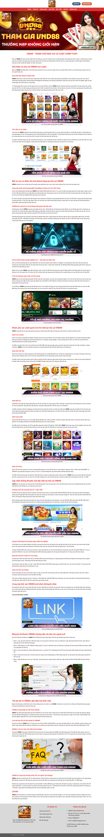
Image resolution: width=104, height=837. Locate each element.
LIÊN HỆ (65, 9)
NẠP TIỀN (51, 9)
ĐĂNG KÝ (35, 9)
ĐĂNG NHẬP (43, 9)
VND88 (29, 9)
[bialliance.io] (52, 4)
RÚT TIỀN (59, 9)
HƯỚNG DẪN (73, 9)
